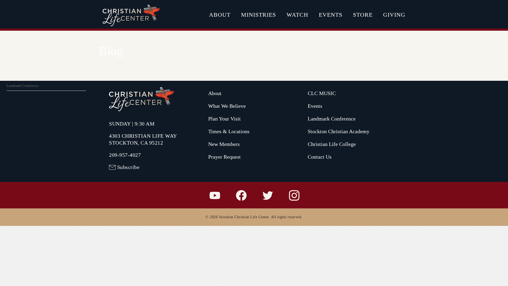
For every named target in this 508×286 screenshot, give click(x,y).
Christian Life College (332, 144)
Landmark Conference (22, 86)
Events (330, 14)
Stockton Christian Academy (338, 131)
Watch (297, 14)
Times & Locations (229, 131)
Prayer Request (224, 157)
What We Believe (227, 106)
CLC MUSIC (322, 93)
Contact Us (320, 157)
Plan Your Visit (224, 119)
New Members (224, 144)
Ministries (258, 14)
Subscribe (128, 167)
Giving (394, 14)
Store (363, 14)
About (219, 14)
